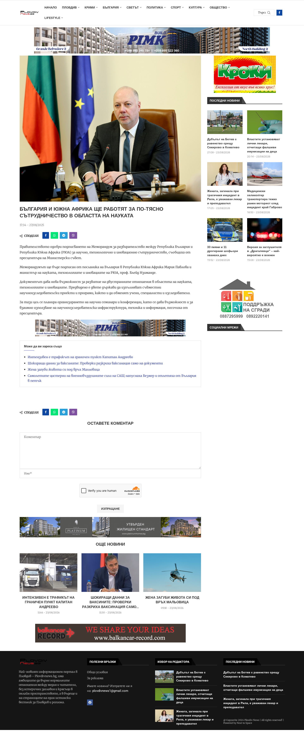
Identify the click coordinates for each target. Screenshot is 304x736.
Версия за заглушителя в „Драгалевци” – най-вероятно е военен (264, 251)
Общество (218, 7)
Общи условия (97, 672)
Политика (155, 7)
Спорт (176, 7)
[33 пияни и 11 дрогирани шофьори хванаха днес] (225, 230)
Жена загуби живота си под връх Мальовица (64, 369)
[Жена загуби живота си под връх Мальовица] (172, 572)
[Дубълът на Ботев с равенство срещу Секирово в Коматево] (225, 122)
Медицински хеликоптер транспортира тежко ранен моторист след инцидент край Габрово (264, 199)
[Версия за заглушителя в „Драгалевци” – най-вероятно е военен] (264, 230)
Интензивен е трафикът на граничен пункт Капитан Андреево (80, 357)
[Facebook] (279, 13)
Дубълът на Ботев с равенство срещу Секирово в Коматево (223, 143)
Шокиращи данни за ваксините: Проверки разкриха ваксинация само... (110, 602)
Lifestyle (52, 17)
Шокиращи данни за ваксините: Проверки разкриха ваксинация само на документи (95, 363)
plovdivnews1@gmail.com (110, 691)
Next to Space (244, 722)
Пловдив (69, 7)
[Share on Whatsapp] (54, 235)
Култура (195, 7)
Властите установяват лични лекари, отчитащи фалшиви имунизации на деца (263, 145)
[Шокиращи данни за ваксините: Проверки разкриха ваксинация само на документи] (110, 572)
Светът (133, 7)
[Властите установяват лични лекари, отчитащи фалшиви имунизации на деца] (264, 122)
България (111, 7)
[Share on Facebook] (45, 235)
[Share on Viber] (73, 235)
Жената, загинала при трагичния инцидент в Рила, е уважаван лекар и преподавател (224, 197)
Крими (90, 7)
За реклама (95, 678)
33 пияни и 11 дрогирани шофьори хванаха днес (222, 251)
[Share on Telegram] (64, 235)
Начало (50, 7)
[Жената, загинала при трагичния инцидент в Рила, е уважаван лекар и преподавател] (225, 174)
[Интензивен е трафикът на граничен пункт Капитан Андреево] (48, 572)
